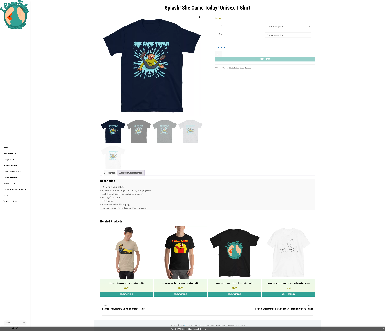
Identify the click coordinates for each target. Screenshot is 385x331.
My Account (8, 183)
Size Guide (220, 47)
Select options (126, 294)
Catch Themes (240, 325)
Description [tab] (110, 173)
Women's (248, 68)
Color (221, 25)
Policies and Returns (11, 177)
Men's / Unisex (234, 68)
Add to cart (265, 59)
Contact (6, 195)
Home (6, 147)
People (242, 68)
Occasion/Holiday (10, 165)
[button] (199, 17)
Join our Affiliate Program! (14, 189)
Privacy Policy (220, 325)
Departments (9, 153)
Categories (8, 159)
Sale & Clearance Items (12, 171)
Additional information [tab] (130, 173)
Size (220, 34)
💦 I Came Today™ (191, 325)
